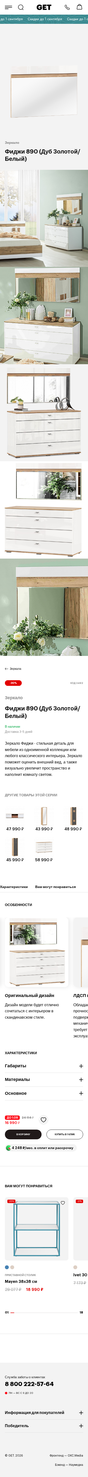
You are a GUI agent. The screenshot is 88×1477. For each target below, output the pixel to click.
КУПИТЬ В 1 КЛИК (65, 1134)
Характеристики (14, 886)
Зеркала (15, 668)
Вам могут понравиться (55, 886)
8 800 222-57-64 (67, 7)
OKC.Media (75, 1455)
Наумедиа (76, 1464)
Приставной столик (20, 1275)
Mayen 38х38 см (21, 1282)
